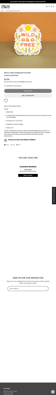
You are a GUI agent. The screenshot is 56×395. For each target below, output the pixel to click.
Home (2, 10)
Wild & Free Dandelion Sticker (13, 10)
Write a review (28, 175)
